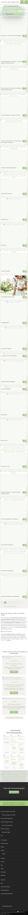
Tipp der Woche (14, 682)
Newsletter (3, 875)
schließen (22, 7)
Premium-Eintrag (4, 843)
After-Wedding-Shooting (14, 704)
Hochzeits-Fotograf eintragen (7, 821)
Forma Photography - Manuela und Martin (10, 115)
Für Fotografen (4, 840)
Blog (2, 865)
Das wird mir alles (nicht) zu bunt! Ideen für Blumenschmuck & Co (14, 685)
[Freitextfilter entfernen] (22, 2)
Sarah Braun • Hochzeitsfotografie (9, 355)
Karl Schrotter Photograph (7, 544)
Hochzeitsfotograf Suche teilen (9, 606)
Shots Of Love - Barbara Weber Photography (11, 35)
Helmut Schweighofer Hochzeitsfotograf (10, 596)
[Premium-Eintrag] (25, 732)
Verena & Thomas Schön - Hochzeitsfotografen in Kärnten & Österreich (11, 141)
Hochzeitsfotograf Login (7, 906)
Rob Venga (3, 245)
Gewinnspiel (3, 872)
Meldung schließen (10, 14)
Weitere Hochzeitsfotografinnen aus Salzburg (17, 774)
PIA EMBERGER (5, 322)
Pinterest (2, 861)
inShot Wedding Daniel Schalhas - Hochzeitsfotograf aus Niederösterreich (11, 62)
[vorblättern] (24, 24)
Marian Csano (4, 440)
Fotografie (15, 701)
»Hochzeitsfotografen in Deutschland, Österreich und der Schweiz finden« (14, 803)
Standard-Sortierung (11, 627)
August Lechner (14, 747)
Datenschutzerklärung (5, 886)
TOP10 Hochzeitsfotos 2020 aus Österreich (14, 664)
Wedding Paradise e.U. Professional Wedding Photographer (11, 493)
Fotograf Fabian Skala (14, 763)
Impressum (3, 879)
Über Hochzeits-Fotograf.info (7, 818)
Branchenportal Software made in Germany (8, 912)
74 (17, 602)
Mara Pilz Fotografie (5, 388)
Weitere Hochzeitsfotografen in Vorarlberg (17, 781)
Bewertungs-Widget (6, 832)
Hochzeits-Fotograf (15, 661)
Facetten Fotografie (5, 271)
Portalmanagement (5, 890)
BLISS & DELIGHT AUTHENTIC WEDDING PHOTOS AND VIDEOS (11, 89)
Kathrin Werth (4, 414)
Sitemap (2, 850)
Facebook (3, 858)
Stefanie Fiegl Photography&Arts (8, 167)
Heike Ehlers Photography (7, 570)
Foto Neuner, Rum (5, 466)
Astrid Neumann (4, 219)
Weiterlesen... (14, 671)
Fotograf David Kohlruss (6, 193)
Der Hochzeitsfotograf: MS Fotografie (9, 519)
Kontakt (3, 853)
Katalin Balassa (21, 764)
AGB (2, 883)
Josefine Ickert (7, 761)
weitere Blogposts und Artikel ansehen (14, 717)
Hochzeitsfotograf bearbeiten (7, 893)
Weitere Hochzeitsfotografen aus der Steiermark (12, 776)
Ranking (2, 846)
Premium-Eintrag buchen (7, 825)
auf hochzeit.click (14, 792)
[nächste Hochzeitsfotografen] (20, 602)
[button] (2, 602)
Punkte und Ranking (5, 828)
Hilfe (2, 835)
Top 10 (2, 868)
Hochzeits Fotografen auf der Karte (8, 811)
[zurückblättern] (3, 24)
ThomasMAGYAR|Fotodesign (8, 296)
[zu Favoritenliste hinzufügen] (2, 41)
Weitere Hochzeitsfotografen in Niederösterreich (12, 771)
